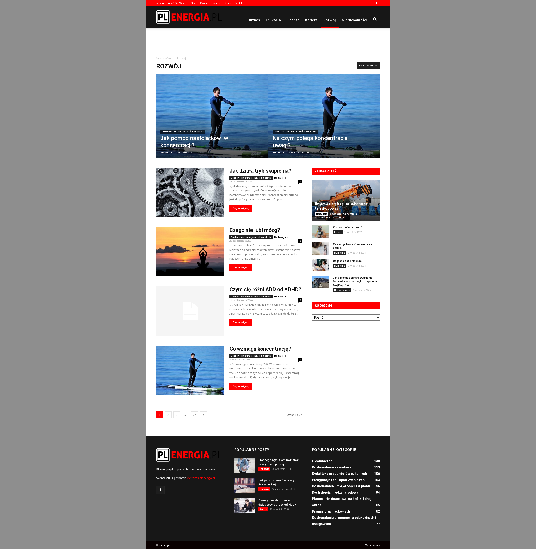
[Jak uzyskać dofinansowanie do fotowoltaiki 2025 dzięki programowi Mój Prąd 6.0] (320, 282)
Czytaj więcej (241, 208)
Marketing (339, 252)
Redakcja (166, 152)
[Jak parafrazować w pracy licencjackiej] (244, 485)
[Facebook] (377, 3)
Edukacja (273, 20)
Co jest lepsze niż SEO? (347, 261)
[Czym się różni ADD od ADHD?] (190, 311)
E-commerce (322, 461)
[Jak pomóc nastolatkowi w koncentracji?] (212, 119)
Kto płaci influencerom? (347, 227)
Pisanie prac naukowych (331, 511)
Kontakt (239, 2)
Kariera (311, 20)
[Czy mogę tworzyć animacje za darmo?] (320, 248)
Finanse (293, 20)
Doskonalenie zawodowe (332, 467)
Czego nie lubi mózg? (254, 230)
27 (194, 415)
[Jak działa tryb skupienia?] (190, 192)
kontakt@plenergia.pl (201, 478)
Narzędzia (321, 213)
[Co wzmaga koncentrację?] (190, 370)
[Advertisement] (268, 42)
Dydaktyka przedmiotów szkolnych (339, 474)
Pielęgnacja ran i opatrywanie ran (338, 480)
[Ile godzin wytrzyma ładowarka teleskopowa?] (346, 200)
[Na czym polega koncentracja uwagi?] (324, 119)
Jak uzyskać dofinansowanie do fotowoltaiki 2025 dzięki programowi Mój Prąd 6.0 (355, 281)
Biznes (254, 20)
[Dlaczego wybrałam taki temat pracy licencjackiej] (244, 465)
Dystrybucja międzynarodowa (335, 492)
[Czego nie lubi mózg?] (190, 251)
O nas (227, 2)
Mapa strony (372, 545)
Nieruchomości (354, 20)
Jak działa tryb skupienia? (260, 171)
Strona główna (199, 2)
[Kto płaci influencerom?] (320, 231)
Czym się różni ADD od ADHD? (265, 289)
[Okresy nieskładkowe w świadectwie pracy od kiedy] (244, 505)
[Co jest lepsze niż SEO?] (320, 265)
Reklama (215, 2)
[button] (375, 19)
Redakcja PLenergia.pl (344, 213)
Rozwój (329, 20)
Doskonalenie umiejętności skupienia (183, 131)
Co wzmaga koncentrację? (260, 349)
